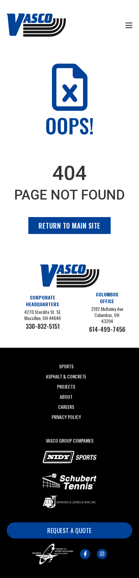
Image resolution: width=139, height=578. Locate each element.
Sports (66, 366)
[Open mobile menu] (129, 25)
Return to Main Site (69, 225)
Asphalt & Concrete (66, 376)
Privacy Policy (66, 416)
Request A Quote (69, 530)
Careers (66, 406)
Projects (66, 386)
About (66, 396)
